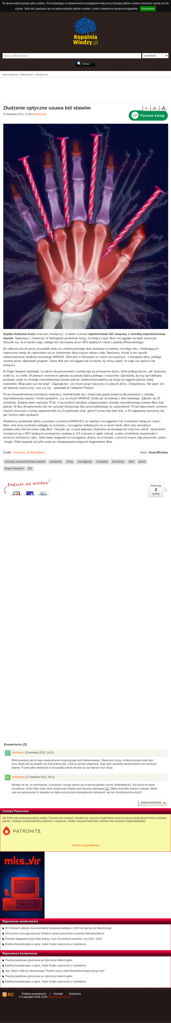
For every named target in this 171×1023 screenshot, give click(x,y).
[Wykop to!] (16, 492)
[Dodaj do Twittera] (43, 492)
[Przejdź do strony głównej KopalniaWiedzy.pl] (85, 31)
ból (30, 468)
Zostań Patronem (15, 811)
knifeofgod (18, 777)
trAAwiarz (18, 752)
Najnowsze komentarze (19, 953)
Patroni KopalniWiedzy (85, 845)
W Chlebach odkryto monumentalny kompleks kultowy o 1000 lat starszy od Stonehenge (58, 928)
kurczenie (118, 461)
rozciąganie (84, 461)
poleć (166, 489)
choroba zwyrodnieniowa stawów (25, 461)
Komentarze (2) (15, 744)
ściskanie (102, 461)
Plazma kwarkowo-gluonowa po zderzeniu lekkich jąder (39, 960)
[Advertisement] (85, 90)
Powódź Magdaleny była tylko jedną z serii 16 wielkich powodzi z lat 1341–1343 (53, 938)
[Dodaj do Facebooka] (30, 492)
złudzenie (56, 461)
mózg (69, 461)
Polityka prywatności (34, 993)
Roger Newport (14, 468)
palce (142, 461)
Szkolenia (75, 993)
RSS (10, 994)
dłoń (131, 461)
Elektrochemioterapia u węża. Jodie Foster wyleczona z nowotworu (45, 944)
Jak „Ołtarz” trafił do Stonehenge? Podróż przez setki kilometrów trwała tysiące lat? (55, 970)
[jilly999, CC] (85, 328)
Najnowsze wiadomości (20, 921)
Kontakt (58, 993)
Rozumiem (148, 8)
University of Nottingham (29, 452)
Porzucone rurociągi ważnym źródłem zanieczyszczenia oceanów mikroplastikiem (54, 933)
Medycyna (40, 114)
